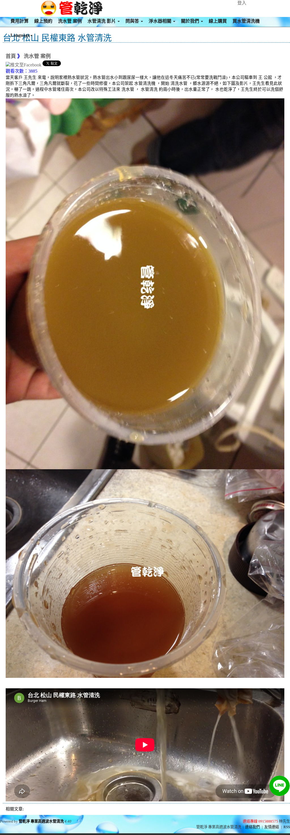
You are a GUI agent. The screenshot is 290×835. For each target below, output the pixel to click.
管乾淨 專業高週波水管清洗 (41, 821)
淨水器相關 (160, 21)
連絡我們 (252, 827)
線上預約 (43, 21)
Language (20, 35)
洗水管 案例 (70, 21)
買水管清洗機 (246, 21)
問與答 (132, 21)
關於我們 (190, 21)
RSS (286, 827)
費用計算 (19, 21)
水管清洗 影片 (102, 21)
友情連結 (271, 827)
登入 (241, 3)
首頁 (11, 56)
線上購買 (218, 21)
